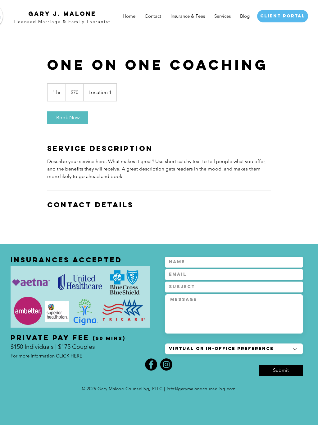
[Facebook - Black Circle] (151, 364)
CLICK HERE (69, 356)
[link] (67, 117)
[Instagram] (166, 364)
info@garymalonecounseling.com (201, 388)
